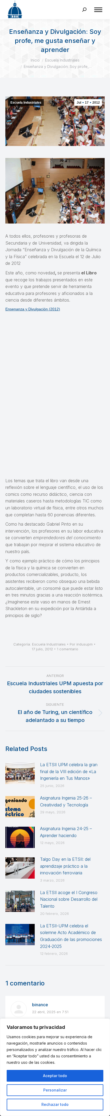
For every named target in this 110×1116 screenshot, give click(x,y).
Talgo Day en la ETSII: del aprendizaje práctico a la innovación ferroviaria (65, 866)
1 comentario (67, 649)
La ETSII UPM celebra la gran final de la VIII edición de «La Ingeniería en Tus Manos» (68, 771)
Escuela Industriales (25, 102)
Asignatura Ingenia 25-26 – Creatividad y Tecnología (66, 801)
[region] (55, 1067)
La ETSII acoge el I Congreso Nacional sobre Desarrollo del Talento (68, 899)
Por (81, 644)
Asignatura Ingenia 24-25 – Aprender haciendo (66, 832)
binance (40, 1004)
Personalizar (55, 1090)
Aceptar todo (55, 1075)
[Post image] (20, 773)
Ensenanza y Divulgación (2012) (32, 309)
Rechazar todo (55, 1104)
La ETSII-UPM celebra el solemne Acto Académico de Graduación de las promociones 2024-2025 (71, 936)
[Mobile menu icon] (98, 9)
